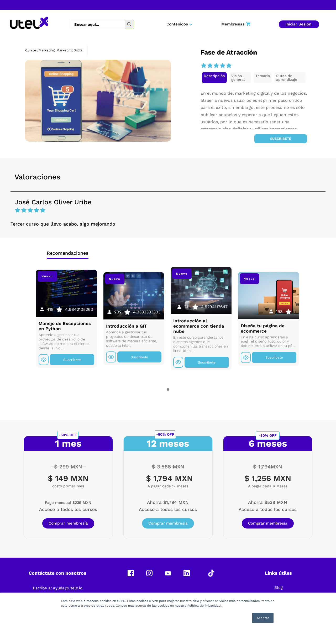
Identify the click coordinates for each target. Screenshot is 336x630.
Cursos (31, 50)
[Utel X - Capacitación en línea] (29, 24)
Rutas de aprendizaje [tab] (286, 78)
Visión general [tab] (238, 78)
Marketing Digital (69, 50)
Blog (278, 587)
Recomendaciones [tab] (67, 253)
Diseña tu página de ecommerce (263, 328)
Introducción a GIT (126, 326)
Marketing (47, 50)
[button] (214, 77)
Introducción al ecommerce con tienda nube (198, 326)
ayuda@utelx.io (67, 588)
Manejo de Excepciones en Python (65, 326)
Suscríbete (280, 139)
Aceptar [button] (263, 618)
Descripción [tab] (214, 76)
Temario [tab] (262, 76)
